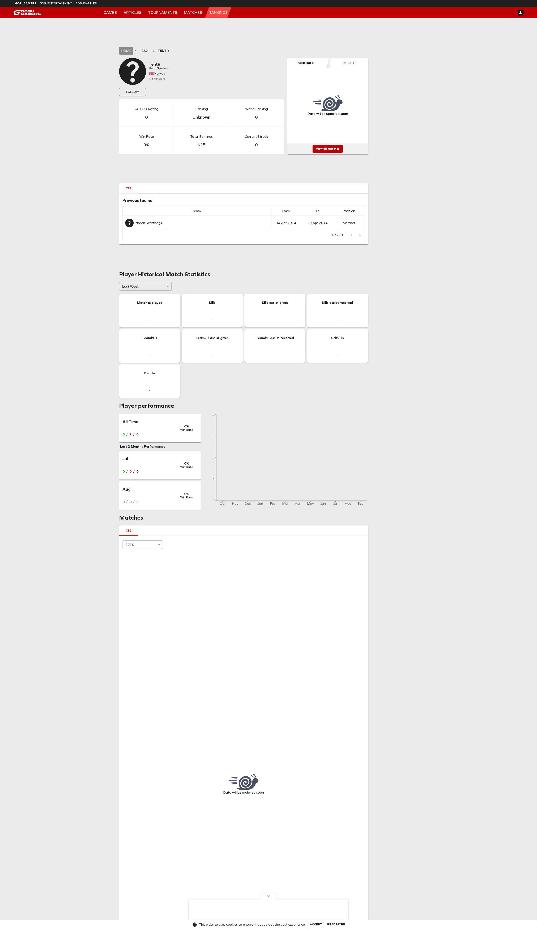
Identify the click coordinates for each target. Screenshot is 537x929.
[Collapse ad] (268, 896)
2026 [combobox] (129, 545)
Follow (132, 92)
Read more (336, 924)
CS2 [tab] (129, 188)
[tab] (305, 63)
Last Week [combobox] (130, 286)
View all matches (327, 149)
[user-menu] (521, 13)
